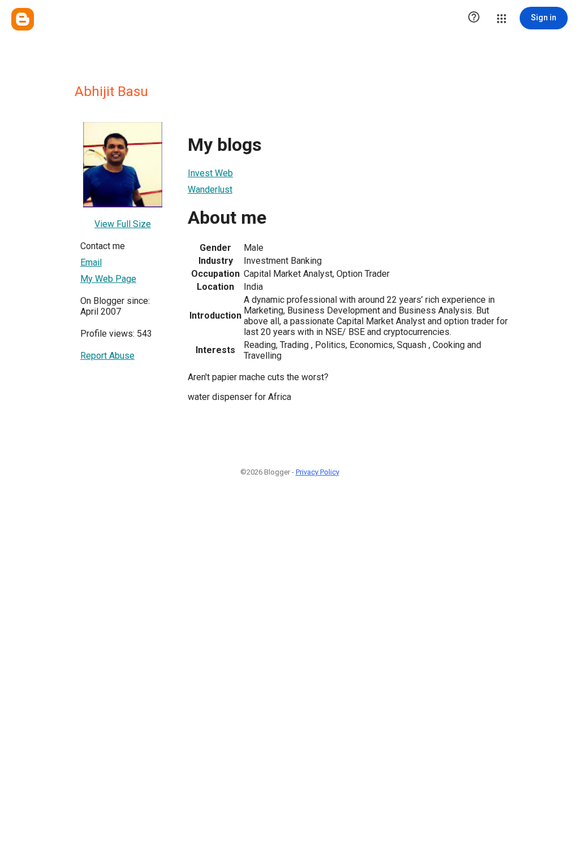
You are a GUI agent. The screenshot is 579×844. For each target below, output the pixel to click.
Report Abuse (107, 355)
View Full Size (122, 224)
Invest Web (210, 173)
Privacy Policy (317, 472)
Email (91, 262)
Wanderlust (210, 189)
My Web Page (108, 278)
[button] (473, 18)
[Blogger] (22, 19)
